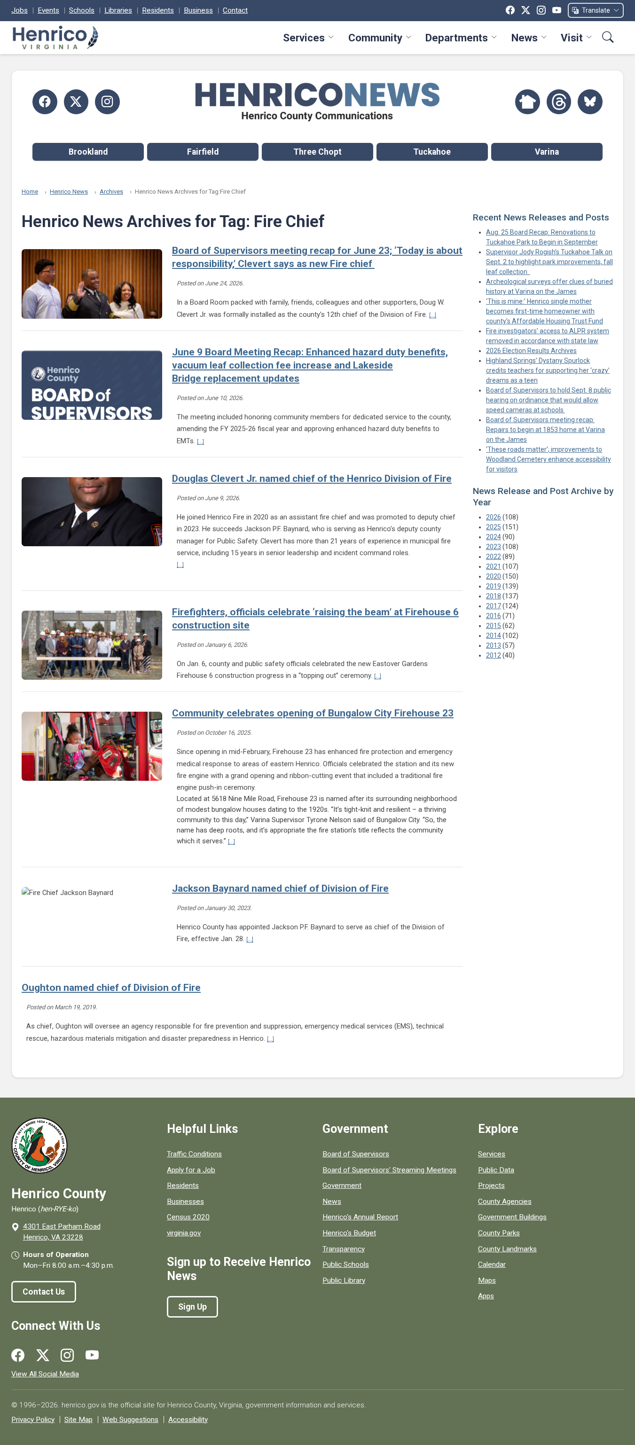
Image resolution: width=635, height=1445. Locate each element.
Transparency (343, 1249)
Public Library (343, 1280)
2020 (493, 576)
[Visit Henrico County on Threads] (559, 101)
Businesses (185, 1201)
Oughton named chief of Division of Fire (111, 987)
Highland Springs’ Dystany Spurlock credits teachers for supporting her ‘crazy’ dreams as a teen (548, 370)
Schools (81, 10)
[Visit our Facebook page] (17, 1356)
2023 (493, 546)
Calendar (492, 1264)
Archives (111, 191)
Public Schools (345, 1264)
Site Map (78, 1419)
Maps (487, 1280)
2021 (493, 566)
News (524, 37)
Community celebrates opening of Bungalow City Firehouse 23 (313, 713)
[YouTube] (556, 10)
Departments (456, 37)
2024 (493, 537)
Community (375, 37)
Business (198, 10)
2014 (493, 635)
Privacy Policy (33, 1419)
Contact (235, 10)
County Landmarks (507, 1249)
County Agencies (505, 1201)
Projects (491, 1185)
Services (304, 37)
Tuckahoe (432, 152)
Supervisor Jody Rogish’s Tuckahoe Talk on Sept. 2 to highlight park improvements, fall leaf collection (549, 261)
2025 (493, 527)
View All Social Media (45, 1374)
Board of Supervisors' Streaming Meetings (389, 1170)
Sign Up (192, 1306)
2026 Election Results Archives (531, 350)
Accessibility (188, 1419)
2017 (493, 606)
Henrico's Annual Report (360, 1217)
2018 (493, 596)
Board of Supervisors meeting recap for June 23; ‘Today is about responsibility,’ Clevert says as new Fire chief (317, 257)
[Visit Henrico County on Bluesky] (590, 101)
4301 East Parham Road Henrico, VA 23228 (62, 1231)
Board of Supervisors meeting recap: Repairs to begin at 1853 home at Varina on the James (545, 429)
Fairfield (203, 152)
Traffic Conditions (194, 1154)
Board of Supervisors (355, 1154)
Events (48, 10)
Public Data (496, 1170)
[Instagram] (541, 10)
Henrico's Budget (349, 1233)
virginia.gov (184, 1233)
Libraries (118, 10)
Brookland (88, 152)
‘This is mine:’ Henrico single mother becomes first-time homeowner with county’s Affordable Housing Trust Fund (544, 311)
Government (341, 1185)
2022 (493, 556)
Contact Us (44, 1291)
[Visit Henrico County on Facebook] (44, 101)
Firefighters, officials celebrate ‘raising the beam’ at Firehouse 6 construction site (315, 618)
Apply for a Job (191, 1170)
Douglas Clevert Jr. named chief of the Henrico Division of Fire (312, 478)
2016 (493, 616)
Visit (572, 37)
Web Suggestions (130, 1419)
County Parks (499, 1233)
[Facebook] (510, 10)
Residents (158, 10)
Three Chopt (317, 152)
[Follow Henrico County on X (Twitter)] (76, 101)
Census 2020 (188, 1217)
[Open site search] (608, 37)
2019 (493, 586)
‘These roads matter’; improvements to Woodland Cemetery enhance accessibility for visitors (548, 459)
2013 (493, 645)
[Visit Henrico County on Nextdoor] (527, 101)
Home (30, 191)
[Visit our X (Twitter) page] (42, 1356)
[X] (525, 10)
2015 (493, 625)
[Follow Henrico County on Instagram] (107, 101)
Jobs (19, 10)
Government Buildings (512, 1217)
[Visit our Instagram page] (67, 1356)
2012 (493, 655)
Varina (547, 152)
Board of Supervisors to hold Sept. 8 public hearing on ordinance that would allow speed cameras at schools (548, 400)
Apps (486, 1296)
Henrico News (69, 191)
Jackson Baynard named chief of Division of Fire (280, 888)
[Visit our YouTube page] (92, 1356)
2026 (493, 517)
